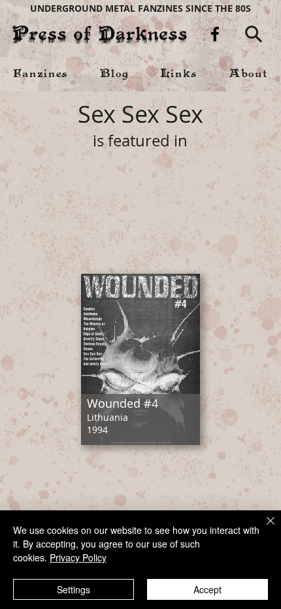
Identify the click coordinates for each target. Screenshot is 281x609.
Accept (207, 589)
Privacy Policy (78, 557)
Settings (73, 589)
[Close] (262, 528)
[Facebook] (215, 34)
